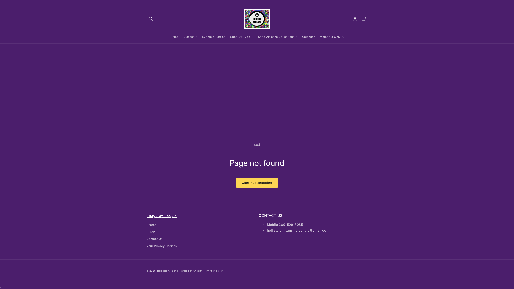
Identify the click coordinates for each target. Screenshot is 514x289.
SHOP (151, 231)
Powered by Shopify (191, 270)
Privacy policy (214, 270)
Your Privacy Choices (162, 246)
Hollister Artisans (168, 270)
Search (152, 224)
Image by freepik (162, 215)
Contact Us (154, 238)
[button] (151, 18)
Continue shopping (257, 183)
